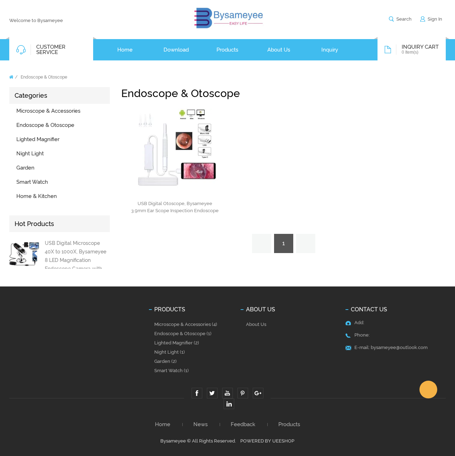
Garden (25, 168)
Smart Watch (32, 182)
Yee (428, 389)
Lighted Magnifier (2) (176, 342)
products (227, 50)
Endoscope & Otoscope (44, 77)
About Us (256, 324)
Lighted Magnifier (37, 139)
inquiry (329, 50)
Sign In (435, 19)
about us (278, 50)
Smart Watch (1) (171, 370)
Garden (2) (165, 361)
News (200, 424)
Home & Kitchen (36, 196)
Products (289, 424)
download (176, 50)
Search (404, 19)
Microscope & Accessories (48, 111)
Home (11, 77)
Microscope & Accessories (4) (185, 324)
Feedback (243, 424)
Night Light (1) (169, 352)
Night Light (30, 153)
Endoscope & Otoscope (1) (183, 333)
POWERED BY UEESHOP (267, 441)
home (125, 50)
